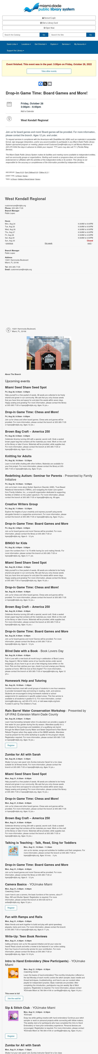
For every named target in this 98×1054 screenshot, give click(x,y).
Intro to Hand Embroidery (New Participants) (45, 963)
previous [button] (9, 243)
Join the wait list (14, 998)
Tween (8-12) (20, 172)
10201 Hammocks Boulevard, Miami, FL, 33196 (24, 330)
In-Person (19, 176)
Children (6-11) (43, 172)
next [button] (89, 243)
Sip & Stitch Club (30, 1007)
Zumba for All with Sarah (23, 754)
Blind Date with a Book (34, 651)
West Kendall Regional (34, 120)
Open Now (49, 28)
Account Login (50, 18)
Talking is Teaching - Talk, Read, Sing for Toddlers (40, 842)
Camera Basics (28, 884)
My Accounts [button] (79, 44)
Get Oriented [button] (40, 44)
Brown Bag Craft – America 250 (27, 431)
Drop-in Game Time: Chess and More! (32, 412)
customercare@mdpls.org (15, 205)
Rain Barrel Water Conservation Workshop (45, 712)
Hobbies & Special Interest (26, 179)
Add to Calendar (27, 111)
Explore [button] (54, 44)
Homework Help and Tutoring (25, 680)
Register (11, 745)
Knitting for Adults (18, 456)
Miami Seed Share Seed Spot (26, 387)
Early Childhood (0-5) (31, 172)
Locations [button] (26, 44)
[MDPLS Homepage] (49, 7)
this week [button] (48, 243)
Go (44, 34)
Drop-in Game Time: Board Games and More (36, 523)
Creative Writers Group (21, 504)
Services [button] (65, 44)
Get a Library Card (50, 23)
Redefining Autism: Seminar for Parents (48, 477)
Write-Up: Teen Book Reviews (26, 936)
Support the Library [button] (15, 50)
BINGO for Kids (16, 543)
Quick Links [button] (12, 44)
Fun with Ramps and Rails (23, 917)
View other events (49, 71)
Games (25, 176)
